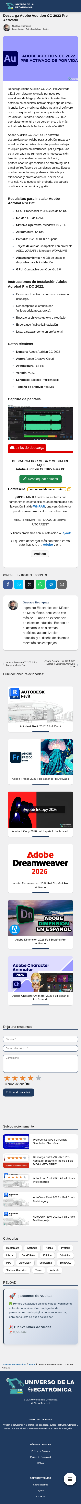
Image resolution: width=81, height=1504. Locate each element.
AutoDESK (25, 1262)
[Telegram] (51, 584)
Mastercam (12, 1248)
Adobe (49, 1248)
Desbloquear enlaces (42, 479)
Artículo (54, 1270)
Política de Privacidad (40, 1457)
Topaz (38, 1270)
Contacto (40, 1496)
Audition (40, 553)
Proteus (65, 1248)
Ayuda (41, 1490)
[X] (29, 584)
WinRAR (39, 506)
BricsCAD (66, 1262)
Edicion (47, 1255)
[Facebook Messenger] (18, 584)
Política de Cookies (40, 1451)
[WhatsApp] (40, 584)
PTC (8, 1262)
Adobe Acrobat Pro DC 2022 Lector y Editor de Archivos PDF (59, 664)
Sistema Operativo (16, 1270)
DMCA (40, 1463)
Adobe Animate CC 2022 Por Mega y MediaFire (21, 664)
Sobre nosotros (40, 1485)
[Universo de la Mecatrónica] (40, 1386)
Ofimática (65, 1255)
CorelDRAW (28, 1255)
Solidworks (46, 1262)
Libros (9, 1255)
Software (32, 1248)
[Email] (62, 584)
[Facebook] (8, 584)
